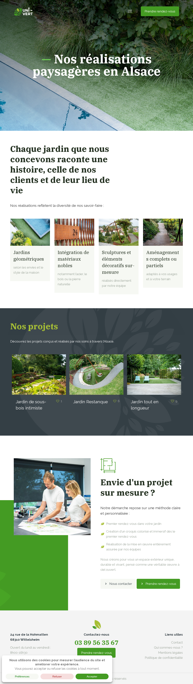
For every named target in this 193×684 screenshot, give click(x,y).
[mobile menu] (130, 11)
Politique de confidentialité (164, 658)
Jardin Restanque (90, 401)
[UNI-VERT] (23, 11)
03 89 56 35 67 (96, 642)
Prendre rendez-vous (160, 11)
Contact (177, 642)
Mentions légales (170, 652)
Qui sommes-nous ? (168, 647)
